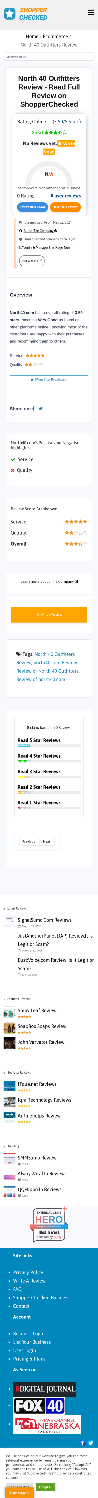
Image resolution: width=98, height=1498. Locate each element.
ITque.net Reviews (37, 1084)
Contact (21, 1306)
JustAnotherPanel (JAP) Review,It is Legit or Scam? (55, 940)
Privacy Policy (28, 1272)
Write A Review (51, 614)
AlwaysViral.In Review (41, 1173)
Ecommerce (55, 36)
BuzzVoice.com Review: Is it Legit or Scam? (56, 964)
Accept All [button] (46, 1487)
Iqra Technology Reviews (44, 1100)
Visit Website (30, 260)
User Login (24, 1350)
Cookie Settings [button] (19, 1487)
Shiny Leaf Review (37, 1010)
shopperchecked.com (49, 1226)
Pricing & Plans (29, 1358)
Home (32, 36)
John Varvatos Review (41, 1042)
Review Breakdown (33, 207)
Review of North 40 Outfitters (47, 671)
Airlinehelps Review (39, 1115)
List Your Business (32, 1342)
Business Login (28, 1333)
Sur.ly (58, 1237)
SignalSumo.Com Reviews (45, 920)
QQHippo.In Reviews (40, 1189)
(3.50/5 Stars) (67, 121)
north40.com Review (55, 662)
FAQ (17, 1289)
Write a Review (67, 207)
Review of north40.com (40, 679)
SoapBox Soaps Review (42, 1026)
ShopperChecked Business (41, 1297)
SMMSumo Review (37, 1157)
